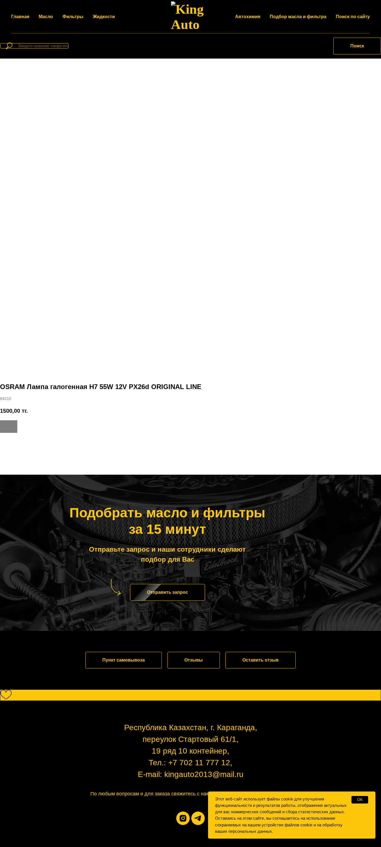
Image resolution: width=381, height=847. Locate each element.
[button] (167, 592)
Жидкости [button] (104, 16)
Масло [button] (46, 16)
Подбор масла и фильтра (298, 16)
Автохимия (247, 16)
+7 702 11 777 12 (199, 762)
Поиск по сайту (353, 16)
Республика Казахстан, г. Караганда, (190, 727)
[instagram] (183, 818)
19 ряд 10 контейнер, (190, 751)
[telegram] (198, 818)
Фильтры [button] (72, 16)
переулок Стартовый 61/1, (190, 739)
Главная (20, 16)
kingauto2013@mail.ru (203, 774)
